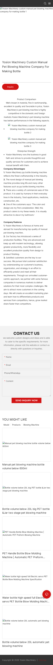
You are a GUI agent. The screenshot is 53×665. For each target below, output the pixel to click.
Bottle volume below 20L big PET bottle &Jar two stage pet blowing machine (26, 510)
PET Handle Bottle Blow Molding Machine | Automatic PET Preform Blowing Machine (22, 555)
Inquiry (10, 87)
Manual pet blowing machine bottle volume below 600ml (23, 466)
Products (16, 425)
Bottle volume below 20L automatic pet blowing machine (25, 644)
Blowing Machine (31, 425)
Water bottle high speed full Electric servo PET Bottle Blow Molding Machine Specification (26, 599)
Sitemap (42, 660)
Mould (6, 425)
